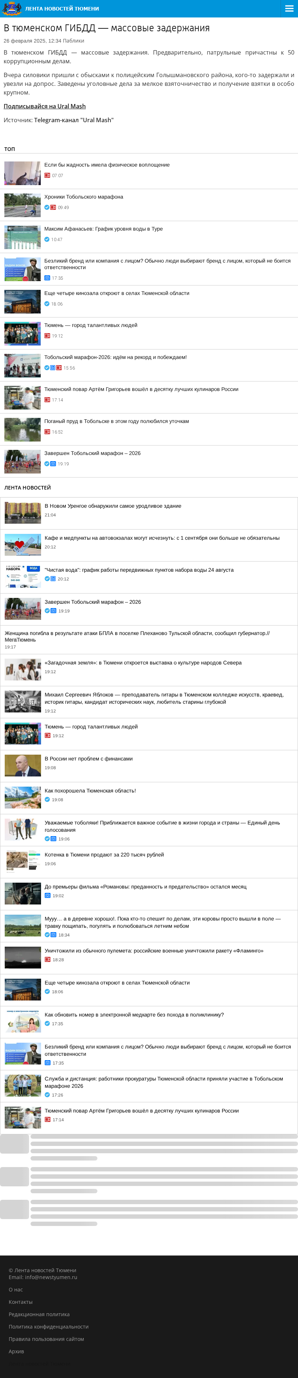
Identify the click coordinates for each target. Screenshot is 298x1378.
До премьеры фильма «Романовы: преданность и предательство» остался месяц (145, 887)
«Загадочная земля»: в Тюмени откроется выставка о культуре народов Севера (143, 663)
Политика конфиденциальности (49, 1326)
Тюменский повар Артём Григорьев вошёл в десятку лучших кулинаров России (141, 389)
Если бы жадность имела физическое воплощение (107, 165)
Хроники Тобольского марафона (83, 197)
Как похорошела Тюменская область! (90, 791)
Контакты (21, 1301)
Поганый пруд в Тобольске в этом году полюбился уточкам (116, 421)
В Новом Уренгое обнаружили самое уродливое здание (113, 506)
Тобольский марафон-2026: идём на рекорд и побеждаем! (115, 357)
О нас (16, 1289)
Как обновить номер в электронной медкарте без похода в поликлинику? (134, 1015)
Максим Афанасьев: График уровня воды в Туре (103, 229)
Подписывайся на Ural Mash (45, 106)
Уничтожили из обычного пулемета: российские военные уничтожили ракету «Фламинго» (154, 951)
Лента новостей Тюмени (40, 1363)
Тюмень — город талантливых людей (90, 325)
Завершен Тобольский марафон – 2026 (92, 453)
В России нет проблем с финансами (89, 759)
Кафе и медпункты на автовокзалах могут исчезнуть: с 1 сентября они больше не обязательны (162, 538)
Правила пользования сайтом (46, 1338)
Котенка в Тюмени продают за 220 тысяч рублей (104, 855)
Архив (16, 1351)
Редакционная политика (39, 1314)
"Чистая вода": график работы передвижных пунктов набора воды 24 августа (139, 570)
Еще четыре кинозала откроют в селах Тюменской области (116, 293)
